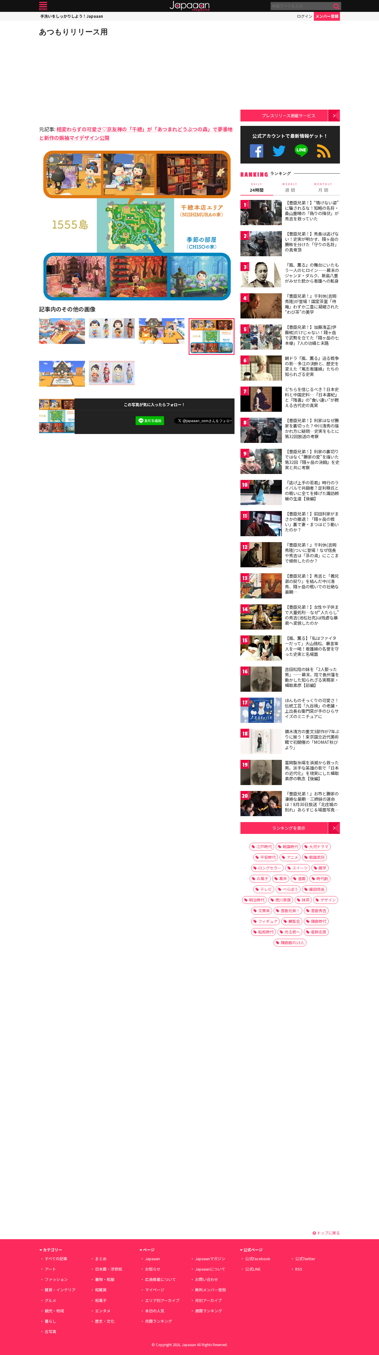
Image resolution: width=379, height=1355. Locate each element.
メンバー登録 (326, 16)
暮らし (50, 1321)
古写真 (50, 1331)
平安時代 (268, 857)
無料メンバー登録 (210, 1289)
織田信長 (317, 889)
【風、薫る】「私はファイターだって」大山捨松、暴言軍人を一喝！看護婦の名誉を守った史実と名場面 (312, 646)
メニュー (43, 6)
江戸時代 (264, 846)
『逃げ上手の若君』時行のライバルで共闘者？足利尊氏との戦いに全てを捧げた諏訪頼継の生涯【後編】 (312, 490)
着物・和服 (104, 1279)
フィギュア (267, 921)
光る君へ (292, 932)
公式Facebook (256, 151)
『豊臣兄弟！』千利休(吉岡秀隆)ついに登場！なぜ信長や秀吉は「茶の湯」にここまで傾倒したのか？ (312, 553)
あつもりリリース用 (73, 31)
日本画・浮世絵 (108, 1269)
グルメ (50, 1300)
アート (50, 1269)
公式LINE (301, 151)
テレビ (266, 889)
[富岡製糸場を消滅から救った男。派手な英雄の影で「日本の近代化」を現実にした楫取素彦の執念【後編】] (261, 773)
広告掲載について (160, 1279)
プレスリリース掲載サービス (288, 115)
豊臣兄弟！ (290, 910)
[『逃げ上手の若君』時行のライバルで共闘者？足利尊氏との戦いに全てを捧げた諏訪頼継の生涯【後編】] (261, 493)
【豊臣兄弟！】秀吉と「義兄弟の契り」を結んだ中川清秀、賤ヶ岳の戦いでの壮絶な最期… (312, 584)
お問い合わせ (206, 1279)
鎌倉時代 (318, 921)
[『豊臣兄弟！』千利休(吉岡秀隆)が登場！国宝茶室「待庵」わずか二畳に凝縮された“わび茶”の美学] (261, 306)
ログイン (304, 16)
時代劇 (322, 878)
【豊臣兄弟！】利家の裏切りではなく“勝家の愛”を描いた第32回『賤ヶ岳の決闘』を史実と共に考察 (312, 459)
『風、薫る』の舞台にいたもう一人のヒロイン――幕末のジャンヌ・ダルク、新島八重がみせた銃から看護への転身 (312, 273)
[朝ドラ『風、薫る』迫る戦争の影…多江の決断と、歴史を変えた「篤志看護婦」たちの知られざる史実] (261, 368)
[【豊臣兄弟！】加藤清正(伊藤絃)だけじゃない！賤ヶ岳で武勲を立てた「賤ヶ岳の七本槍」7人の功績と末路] (261, 337)
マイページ (154, 1289)
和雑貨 (101, 1289)
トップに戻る (328, 1233)
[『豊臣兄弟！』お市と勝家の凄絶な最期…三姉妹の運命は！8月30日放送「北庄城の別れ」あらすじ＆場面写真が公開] (261, 804)
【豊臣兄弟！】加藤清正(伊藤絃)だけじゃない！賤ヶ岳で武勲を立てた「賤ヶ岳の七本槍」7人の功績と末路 (312, 335)
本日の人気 (154, 1311)
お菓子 (262, 878)
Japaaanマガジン (210, 1258)
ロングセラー (269, 868)
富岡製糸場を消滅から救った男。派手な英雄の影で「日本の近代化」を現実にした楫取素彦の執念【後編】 (312, 770)
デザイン (328, 900)
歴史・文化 (104, 1321)
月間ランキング (158, 1321)
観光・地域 (54, 1311)
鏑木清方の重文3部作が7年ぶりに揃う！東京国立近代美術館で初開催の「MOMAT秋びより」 (312, 739)
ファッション (56, 1279)
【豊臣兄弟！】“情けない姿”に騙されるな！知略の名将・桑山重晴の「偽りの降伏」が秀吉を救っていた (312, 210)
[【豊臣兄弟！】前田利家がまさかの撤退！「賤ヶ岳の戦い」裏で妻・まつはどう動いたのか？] (261, 524)
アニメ (292, 857)
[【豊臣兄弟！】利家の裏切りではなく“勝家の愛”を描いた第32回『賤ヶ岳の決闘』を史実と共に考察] (261, 462)
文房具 (264, 910)
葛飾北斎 (318, 932)
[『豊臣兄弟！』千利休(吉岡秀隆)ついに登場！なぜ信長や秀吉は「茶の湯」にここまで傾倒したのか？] (261, 555)
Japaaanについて (210, 1269)
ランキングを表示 (288, 828)
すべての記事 (56, 1258)
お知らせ (152, 1269)
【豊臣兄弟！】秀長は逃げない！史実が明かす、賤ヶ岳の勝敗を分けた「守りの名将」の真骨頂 (312, 241)
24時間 (257, 187)
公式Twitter (279, 151)
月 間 (323, 187)
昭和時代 (266, 932)
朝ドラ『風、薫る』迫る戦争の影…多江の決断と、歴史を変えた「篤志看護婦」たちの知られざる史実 (312, 366)
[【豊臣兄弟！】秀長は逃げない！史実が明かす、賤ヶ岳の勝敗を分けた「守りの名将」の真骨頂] (261, 244)
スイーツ (300, 868)
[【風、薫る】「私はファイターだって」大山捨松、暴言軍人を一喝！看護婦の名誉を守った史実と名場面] (261, 648)
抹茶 (305, 900)
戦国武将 (317, 857)
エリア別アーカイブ (162, 1300)
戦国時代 (290, 846)
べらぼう (290, 889)
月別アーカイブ (208, 1300)
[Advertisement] (88, 80)
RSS (324, 151)
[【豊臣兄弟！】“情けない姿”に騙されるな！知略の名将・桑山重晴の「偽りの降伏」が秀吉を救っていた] (261, 213)
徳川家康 (283, 900)
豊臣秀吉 (318, 910)
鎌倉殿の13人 (292, 942)
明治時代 (256, 900)
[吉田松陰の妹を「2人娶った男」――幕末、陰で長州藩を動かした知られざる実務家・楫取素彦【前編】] (261, 680)
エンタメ (102, 1311)
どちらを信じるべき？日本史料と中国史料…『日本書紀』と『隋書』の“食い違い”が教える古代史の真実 (312, 397)
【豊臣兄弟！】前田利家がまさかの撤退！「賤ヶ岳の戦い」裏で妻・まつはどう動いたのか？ (312, 521)
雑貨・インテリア (60, 1289)
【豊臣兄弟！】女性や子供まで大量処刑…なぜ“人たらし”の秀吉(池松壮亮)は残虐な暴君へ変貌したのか (312, 615)
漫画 (302, 878)
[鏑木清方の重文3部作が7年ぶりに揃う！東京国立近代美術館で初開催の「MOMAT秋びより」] (261, 742)
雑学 (322, 868)
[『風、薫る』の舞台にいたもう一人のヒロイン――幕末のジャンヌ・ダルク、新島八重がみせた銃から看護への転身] (261, 275)
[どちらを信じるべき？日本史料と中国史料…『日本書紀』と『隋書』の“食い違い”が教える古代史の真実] (261, 400)
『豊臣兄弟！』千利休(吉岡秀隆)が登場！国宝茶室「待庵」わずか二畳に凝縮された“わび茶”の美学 (312, 304)
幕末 (283, 878)
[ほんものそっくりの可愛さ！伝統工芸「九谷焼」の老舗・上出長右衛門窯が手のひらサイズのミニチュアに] (261, 711)
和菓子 (101, 1300)
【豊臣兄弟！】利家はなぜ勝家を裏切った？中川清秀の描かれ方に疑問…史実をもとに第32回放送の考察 (312, 428)
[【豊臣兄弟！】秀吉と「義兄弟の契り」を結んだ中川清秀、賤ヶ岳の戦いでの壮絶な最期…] (261, 586)
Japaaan (189, 6)
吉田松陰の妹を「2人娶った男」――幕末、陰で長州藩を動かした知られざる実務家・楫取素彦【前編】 (312, 677)
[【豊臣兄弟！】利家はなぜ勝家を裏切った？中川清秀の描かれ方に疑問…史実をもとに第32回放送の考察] (261, 431)
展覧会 (294, 921)
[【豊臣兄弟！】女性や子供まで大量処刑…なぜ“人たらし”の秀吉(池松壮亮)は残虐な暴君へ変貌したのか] (261, 617)
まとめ (101, 1258)
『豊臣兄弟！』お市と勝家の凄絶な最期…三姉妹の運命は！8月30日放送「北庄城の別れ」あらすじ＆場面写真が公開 (312, 804)
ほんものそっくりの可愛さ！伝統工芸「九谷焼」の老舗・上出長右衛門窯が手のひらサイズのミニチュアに (312, 708)
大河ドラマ (318, 846)
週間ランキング (208, 1311)
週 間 (290, 187)
